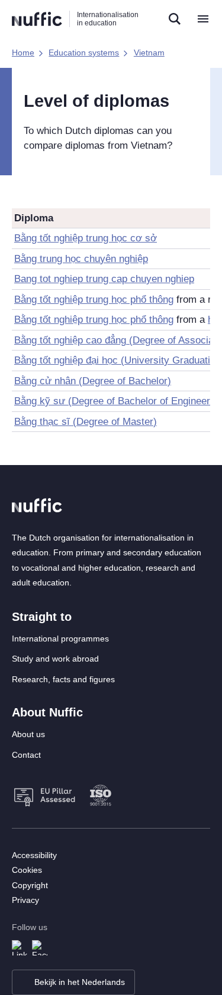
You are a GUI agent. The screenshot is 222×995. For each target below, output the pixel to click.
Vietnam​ (149, 52)
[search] (174, 19)
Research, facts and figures (63, 679)
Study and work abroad (55, 658)
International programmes (60, 638)
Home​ (23, 52)
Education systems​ (84, 52)
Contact (26, 755)
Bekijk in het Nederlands (79, 982)
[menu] (203, 19)
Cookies (27, 870)
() (92, 381)
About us (28, 734)
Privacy (25, 900)
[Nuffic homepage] (37, 19)
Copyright (30, 885)
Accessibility (34, 855)
